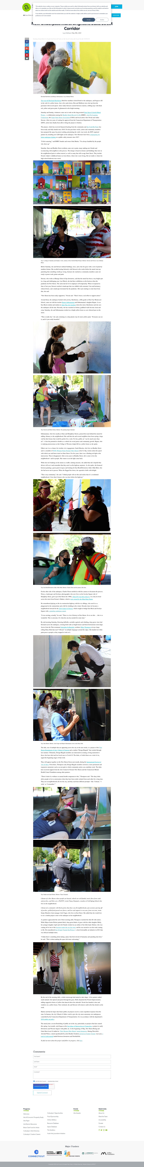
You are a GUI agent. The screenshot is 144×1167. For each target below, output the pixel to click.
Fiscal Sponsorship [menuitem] (52, 1116)
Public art (61, 39)
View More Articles (30, 15)
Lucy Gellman (67, 33)
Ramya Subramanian (68, 302)
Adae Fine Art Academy (68, 305)
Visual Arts (79, 39)
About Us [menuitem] (101, 1113)
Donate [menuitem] (101, 1123)
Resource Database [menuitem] (53, 1123)
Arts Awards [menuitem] (77, 1113)
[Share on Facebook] (27, 41)
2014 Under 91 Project (66, 608)
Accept (89, 19)
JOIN (116, 6)
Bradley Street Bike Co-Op (41, 39)
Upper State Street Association (60, 117)
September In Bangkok (67, 627)
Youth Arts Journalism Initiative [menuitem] (56, 1133)
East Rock (54, 39)
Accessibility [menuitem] (102, 1120)
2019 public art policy (47, 1019)
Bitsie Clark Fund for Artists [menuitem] (31, 1127)
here (81, 1041)
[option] (36, 1153)
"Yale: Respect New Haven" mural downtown (73, 1031)
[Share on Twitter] (27, 45)
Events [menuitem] (76, 1109)
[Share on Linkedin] (27, 51)
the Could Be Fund (92, 127)
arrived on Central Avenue (87, 1034)
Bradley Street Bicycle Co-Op (72, 115)
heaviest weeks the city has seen (65, 927)
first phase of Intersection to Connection (79, 1026)
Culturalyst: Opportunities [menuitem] (55, 1113)
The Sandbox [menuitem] (51, 1130)
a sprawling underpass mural (57, 611)
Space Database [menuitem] (52, 1127)
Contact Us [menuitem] (102, 1127)
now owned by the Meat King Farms (82, 599)
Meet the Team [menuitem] (103, 1116)
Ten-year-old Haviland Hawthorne (51, 100)
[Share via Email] (27, 58)
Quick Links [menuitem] (102, 1109)
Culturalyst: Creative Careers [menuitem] (31, 1134)
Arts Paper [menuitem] (26, 1121)
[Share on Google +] (27, 48)
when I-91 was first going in (81, 597)
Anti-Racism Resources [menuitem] (30, 1124)
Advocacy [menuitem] (26, 1114)
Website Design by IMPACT (89, 1164)
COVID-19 (87, 39)
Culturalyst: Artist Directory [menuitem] (31, 1131)
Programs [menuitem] (26, 1109)
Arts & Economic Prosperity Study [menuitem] (33, 1117)
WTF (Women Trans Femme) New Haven (65, 451)
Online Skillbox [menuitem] (51, 1120)
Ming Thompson (86, 627)
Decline (102, 19)
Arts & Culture (69, 39)
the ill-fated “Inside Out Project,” (65, 930)
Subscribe (116, 15)
